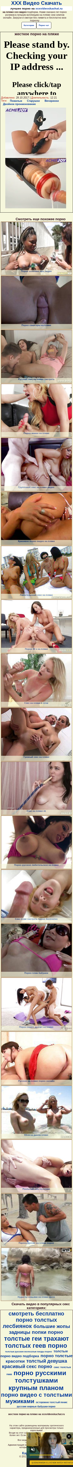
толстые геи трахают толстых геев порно (36, 1342)
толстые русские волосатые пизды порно (28, 1351)
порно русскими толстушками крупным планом (38, 1380)
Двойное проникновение (19, 104)
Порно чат (44, 25)
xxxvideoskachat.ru (49, 8)
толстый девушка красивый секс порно (34, 1363)
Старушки (33, 100)
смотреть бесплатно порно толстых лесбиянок (33, 1320)
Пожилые (16, 100)
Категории (29, 25)
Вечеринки (52, 100)
